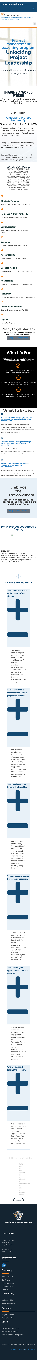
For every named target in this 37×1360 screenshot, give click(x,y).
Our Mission (6, 1280)
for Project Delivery (9, 1303)
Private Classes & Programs (12, 1335)
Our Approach (7, 1286)
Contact (5, 1290)
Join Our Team (7, 1277)
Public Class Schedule (10, 1328)
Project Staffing (8, 1315)
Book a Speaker (8, 1318)
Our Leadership (8, 1283)
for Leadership (7, 1300)
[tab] (18, 618)
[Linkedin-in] (4, 1265)
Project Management (10, 1331)
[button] (33, 8)
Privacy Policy (30, 1349)
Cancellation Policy (17, 1349)
